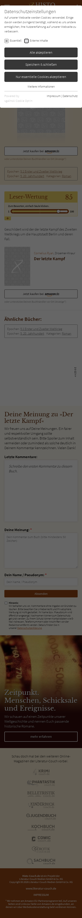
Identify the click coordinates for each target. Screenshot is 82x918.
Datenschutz (70, 96)
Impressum (54, 96)
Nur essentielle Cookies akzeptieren (41, 76)
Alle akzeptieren (41, 52)
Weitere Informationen (41, 86)
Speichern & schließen (41, 64)
